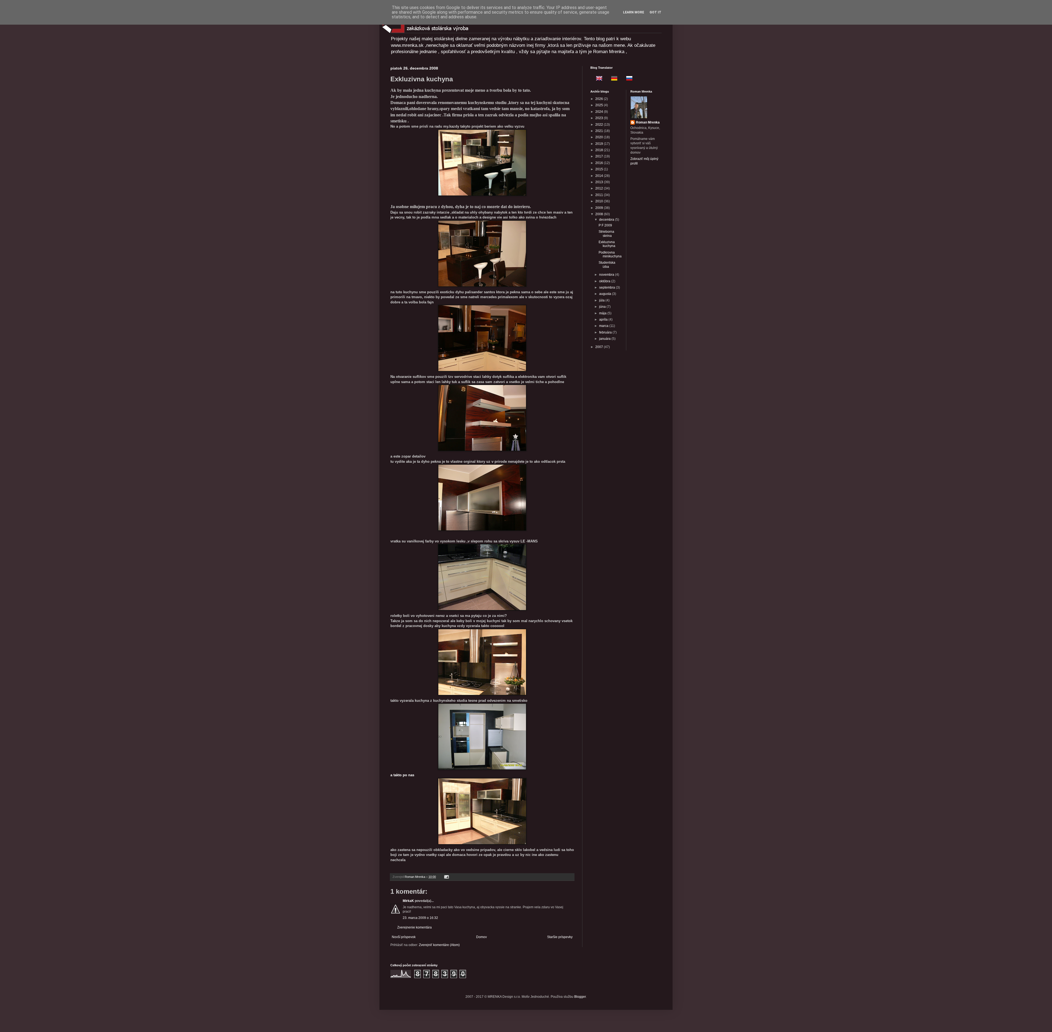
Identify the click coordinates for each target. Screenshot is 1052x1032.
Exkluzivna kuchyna (607, 244)
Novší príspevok (404, 937)
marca (604, 326)
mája (603, 313)
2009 (599, 208)
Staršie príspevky (560, 937)
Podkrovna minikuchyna (610, 254)
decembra (607, 220)
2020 (599, 137)
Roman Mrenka (648, 122)
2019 (599, 144)
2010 (599, 201)
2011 (599, 195)
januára (605, 339)
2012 (599, 188)
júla (602, 300)
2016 (599, 163)
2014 (599, 176)
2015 (599, 169)
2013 (599, 182)
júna (603, 307)
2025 (599, 105)
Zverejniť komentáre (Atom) (439, 945)
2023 (599, 118)
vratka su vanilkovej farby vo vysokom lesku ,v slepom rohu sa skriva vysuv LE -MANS (464, 541)
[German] (612, 79)
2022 (599, 125)
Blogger (580, 997)
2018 (599, 150)
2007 (599, 347)
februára (606, 332)
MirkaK (408, 901)
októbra (605, 281)
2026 (599, 99)
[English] (597, 79)
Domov (481, 937)
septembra (607, 287)
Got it (655, 12)
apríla (603, 319)
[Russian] (628, 79)
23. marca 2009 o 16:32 (420, 918)
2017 (599, 156)
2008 (599, 214)
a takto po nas (402, 775)
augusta (605, 294)
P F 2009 (605, 225)
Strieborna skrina (606, 233)
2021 (599, 131)
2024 (599, 112)
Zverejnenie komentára (414, 927)
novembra (607, 275)
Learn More (633, 12)
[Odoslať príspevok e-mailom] (446, 876)
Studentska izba (607, 264)
